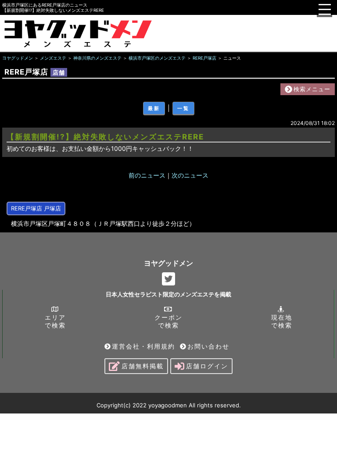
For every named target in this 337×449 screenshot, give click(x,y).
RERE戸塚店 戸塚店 (36, 208)
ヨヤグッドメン (168, 263)
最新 (154, 108)
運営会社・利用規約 (143, 346)
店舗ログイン (207, 366)
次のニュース (190, 175)
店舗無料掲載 (143, 366)
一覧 (183, 108)
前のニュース (147, 175)
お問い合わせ (208, 346)
